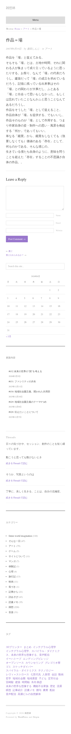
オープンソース (15, 662)
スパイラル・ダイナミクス (21, 670)
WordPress (23, 717)
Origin (36, 717)
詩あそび (13, 596)
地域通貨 (32, 678)
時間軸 (26, 682)
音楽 (11, 612)
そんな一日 (15, 540)
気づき (12, 586)
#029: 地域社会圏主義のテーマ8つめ (28, 401)
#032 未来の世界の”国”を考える (25, 371)
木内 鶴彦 (36, 682)
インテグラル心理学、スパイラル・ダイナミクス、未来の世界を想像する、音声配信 (33, 653)
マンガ (12, 561)
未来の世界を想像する (19, 686)
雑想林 (10, 8)
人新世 (46, 674)
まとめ (27, 647)
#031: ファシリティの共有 (22, 381)
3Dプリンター (14, 647)
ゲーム (12, 551)
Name (58, 215)
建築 (17, 682)
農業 (45, 690)
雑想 (11, 606)
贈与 (38, 690)
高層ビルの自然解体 (29, 694)
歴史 (52, 686)
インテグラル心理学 (44, 647)
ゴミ (8, 666)
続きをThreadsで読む (17, 463)
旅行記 (12, 576)
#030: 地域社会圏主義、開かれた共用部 (29, 391)
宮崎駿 (10, 682)
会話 (54, 674)
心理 (11, 571)
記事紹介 (18, 690)
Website (59, 230)
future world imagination (20, 535)
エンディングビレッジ (36, 658)
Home (17, 28)
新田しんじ (33, 48)
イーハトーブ (13, 658)
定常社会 (53, 678)
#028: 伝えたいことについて (23, 411)
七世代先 (36, 674)
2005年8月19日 (13, 48)
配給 (52, 690)
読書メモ (13, 602)
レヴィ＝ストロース (17, 674)
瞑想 (8, 690)
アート (26, 28)
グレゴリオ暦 (52, 662)
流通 (59, 686)
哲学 (8, 678)
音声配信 (11, 694)
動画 (61, 674)
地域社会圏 (19, 678)
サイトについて (17, 556)
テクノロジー (46, 670)
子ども (43, 678)
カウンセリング (34, 662)
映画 (11, 581)
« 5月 (8, 336)
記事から (13, 591)
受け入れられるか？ (15, 255)
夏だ (10, 251)
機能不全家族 (41, 686)
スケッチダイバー (23, 666)
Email (58, 222)
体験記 (12, 566)
